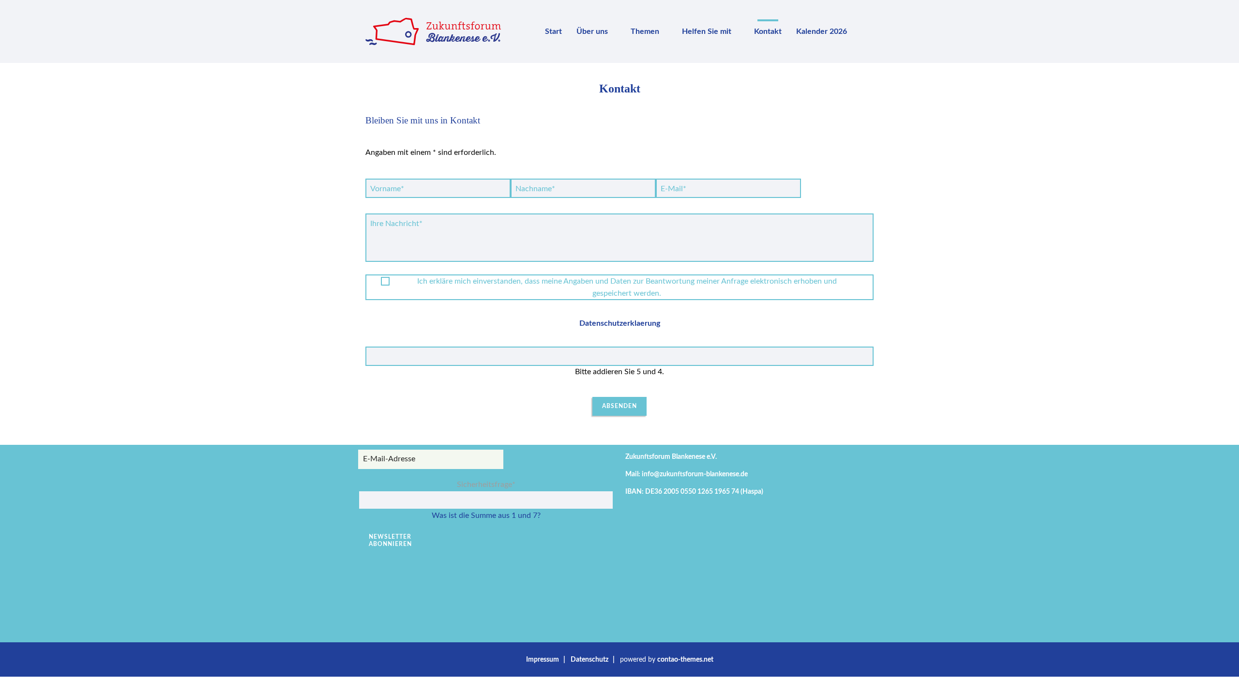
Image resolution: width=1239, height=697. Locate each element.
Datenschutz (589, 659)
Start (553, 31)
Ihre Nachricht (396, 223)
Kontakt (768, 31)
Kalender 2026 (821, 31)
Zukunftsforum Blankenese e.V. (671, 456)
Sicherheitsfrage (486, 484)
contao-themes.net (685, 659)
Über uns (592, 31)
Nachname (535, 188)
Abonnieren (390, 544)
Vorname (387, 188)
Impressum (542, 659)
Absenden (619, 406)
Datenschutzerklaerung (619, 323)
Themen (645, 31)
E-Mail (675, 188)
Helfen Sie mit (706, 31)
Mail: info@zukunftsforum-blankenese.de (686, 474)
